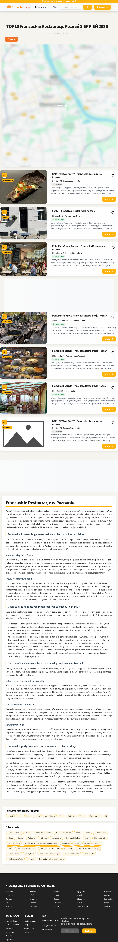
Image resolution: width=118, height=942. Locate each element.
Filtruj (12, 39)
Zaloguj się (103, 7)
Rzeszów (107, 891)
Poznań (33, 902)
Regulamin (10, 932)
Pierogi (10, 816)
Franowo (97, 843)
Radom (107, 895)
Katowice (33, 906)
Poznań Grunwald (13, 833)
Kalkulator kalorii (12, 925)
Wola (8, 902)
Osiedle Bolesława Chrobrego (88, 848)
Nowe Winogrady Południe (50, 848)
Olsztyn (57, 906)
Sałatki (82, 816)
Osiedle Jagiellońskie (15, 859)
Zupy (61, 816)
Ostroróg (31, 859)
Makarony (71, 816)
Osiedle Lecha (89, 854)
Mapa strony (10, 928)
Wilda (78, 833)
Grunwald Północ (13, 854)
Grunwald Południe (73, 838)
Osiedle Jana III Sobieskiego (49, 854)
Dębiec (77, 843)
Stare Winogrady (13, 843)
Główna (10, 838)
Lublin (79, 902)
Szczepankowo (100, 833)
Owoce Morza (50, 816)
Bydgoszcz (81, 891)
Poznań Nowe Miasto (43, 833)
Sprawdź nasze (58, 1)
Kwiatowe (66, 843)
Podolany (31, 838)
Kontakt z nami (30, 921)
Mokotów (9, 899)
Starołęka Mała (100, 838)
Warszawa (9, 891)
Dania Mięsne (95, 816)
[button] (113, 175)
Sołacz (20, 838)
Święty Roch (29, 854)
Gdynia (56, 895)
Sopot (56, 899)
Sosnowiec (108, 899)
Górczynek (68, 848)
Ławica (87, 833)
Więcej (107, 199)
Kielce (106, 902)
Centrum (9, 895)
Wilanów (9, 906)
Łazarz (87, 838)
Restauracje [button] (41, 7)
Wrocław (33, 899)
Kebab (37, 816)
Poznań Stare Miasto (63, 833)
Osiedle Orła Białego (71, 854)
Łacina (9, 848)
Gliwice (107, 906)
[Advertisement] (59, 295)
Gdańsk (57, 891)
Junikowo (43, 838)
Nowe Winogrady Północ (26, 848)
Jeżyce (27, 833)
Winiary (87, 843)
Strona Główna (11, 921)
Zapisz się (89, 931)
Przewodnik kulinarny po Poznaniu (51, 859)
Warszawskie (56, 838)
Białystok (80, 899)
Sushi (28, 816)
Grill (106, 816)
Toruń (79, 895)
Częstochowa (82, 906)
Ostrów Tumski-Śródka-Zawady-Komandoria (41, 843)
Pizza (19, 816)
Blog (55, 7)
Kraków (33, 891)
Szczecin (57, 902)
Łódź (32, 895)
